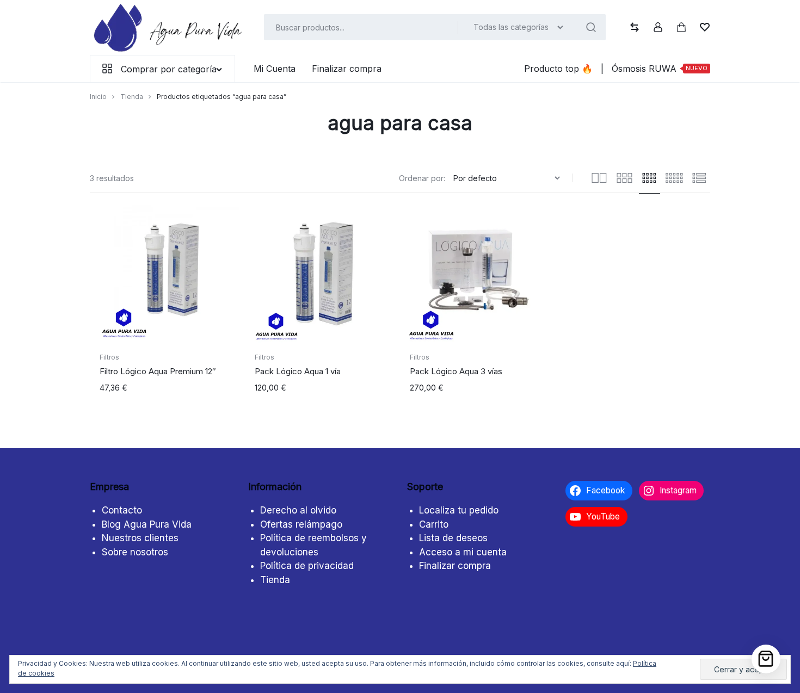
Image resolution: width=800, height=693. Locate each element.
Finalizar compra (346, 68)
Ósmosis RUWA (659, 68)
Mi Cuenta (275, 68)
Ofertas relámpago (301, 524)
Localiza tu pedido (459, 510)
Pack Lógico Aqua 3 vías (456, 371)
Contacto (122, 510)
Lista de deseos (453, 538)
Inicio (98, 96)
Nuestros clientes (140, 538)
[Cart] (766, 659)
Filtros (109, 357)
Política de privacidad (307, 565)
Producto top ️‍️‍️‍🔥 (558, 68)
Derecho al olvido (298, 510)
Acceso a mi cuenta (463, 552)
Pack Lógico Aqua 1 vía (298, 371)
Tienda (131, 96)
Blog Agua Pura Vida (147, 524)
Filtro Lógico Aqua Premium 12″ (158, 371)
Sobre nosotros (135, 552)
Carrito (433, 524)
